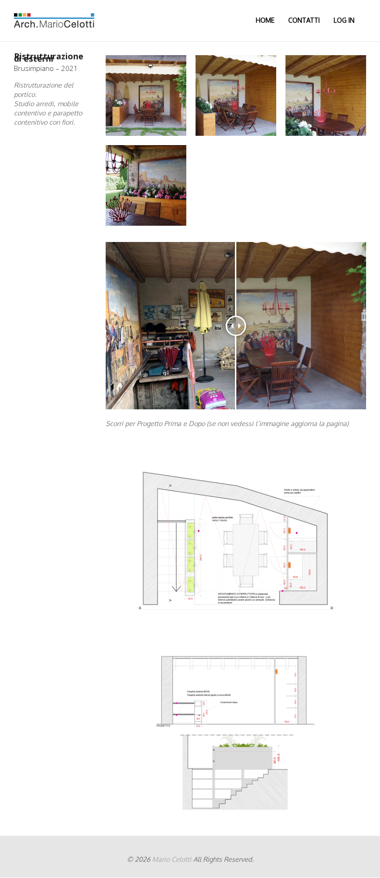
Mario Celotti (171, 859)
